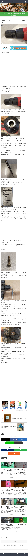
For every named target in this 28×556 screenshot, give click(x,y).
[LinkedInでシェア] (14, 418)
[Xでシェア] (5, 411)
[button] (25, 52)
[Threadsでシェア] (11, 415)
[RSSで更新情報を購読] (14, 453)
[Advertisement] (14, 70)
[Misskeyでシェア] (23, 411)
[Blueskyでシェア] (17, 411)
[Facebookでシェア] (5, 415)
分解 (3, 433)
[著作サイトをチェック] (7, 450)
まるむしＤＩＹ (14, 1)
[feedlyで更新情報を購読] (20, 450)
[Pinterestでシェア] (8, 418)
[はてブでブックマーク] (17, 415)
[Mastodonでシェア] (11, 411)
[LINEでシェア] (23, 415)
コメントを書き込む (14, 541)
